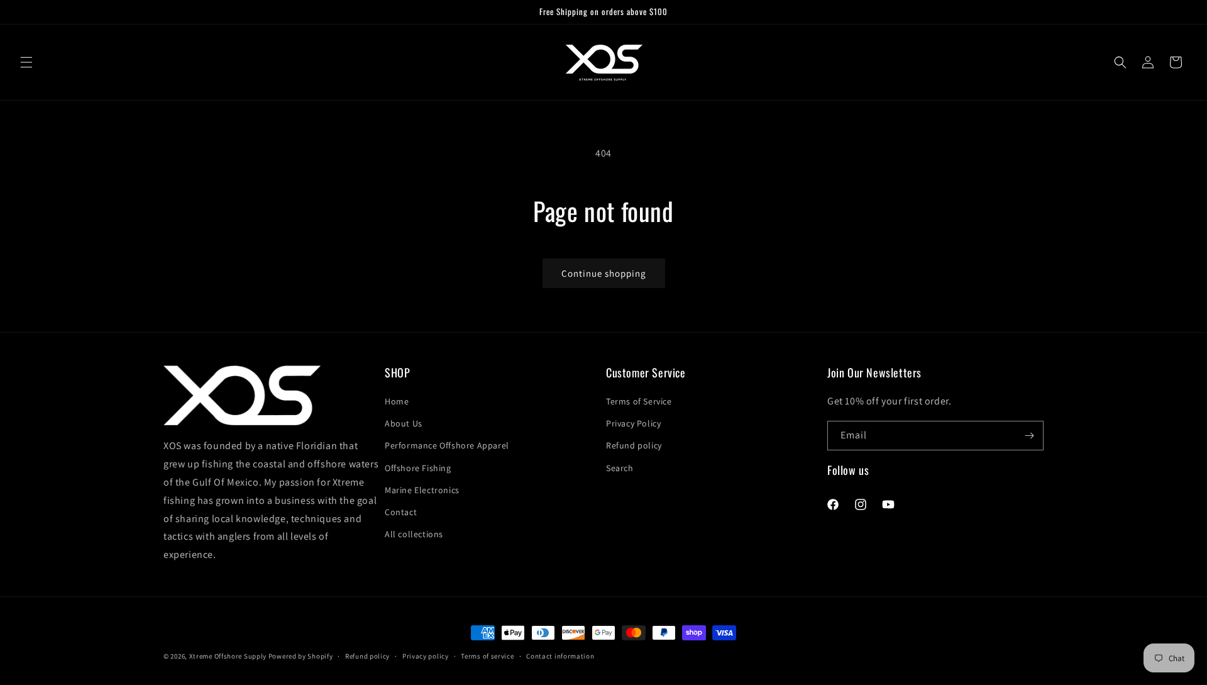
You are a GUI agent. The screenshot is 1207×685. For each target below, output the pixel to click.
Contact (401, 512)
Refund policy (634, 446)
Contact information (560, 655)
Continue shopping (603, 273)
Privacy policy (425, 655)
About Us (403, 424)
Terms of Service (639, 402)
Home (397, 402)
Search (620, 468)
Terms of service (487, 655)
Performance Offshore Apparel (447, 446)
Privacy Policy (633, 424)
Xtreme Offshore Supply (228, 656)
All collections (414, 534)
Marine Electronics (422, 490)
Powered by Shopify (300, 656)
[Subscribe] (1029, 435)
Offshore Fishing (418, 468)
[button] (26, 62)
